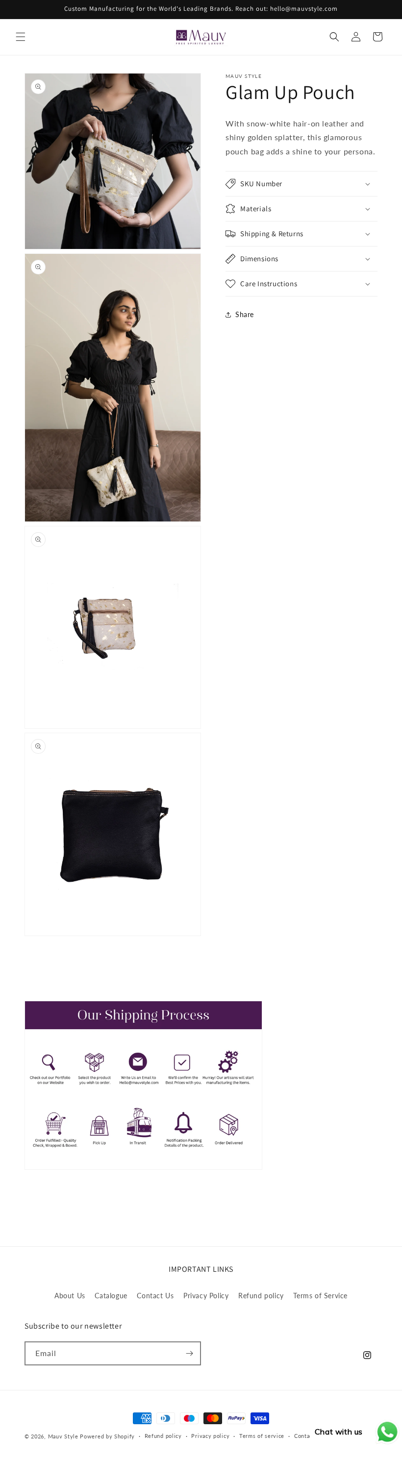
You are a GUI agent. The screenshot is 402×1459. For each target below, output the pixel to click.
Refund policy (261, 1295)
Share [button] (244, 314)
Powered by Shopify (107, 1436)
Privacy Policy (205, 1295)
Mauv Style (63, 1436)
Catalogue (111, 1295)
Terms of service (261, 1436)
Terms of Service (320, 1295)
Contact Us (155, 1295)
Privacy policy (210, 1436)
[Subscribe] (189, 1353)
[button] (20, 37)
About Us (69, 1295)
